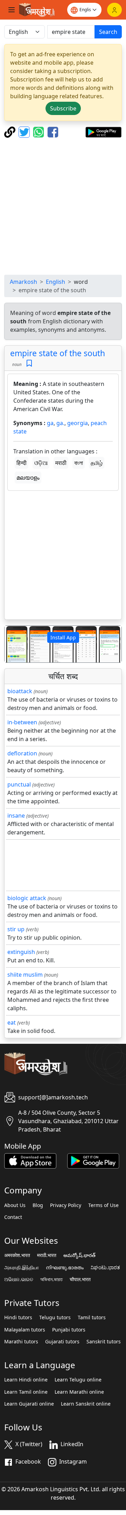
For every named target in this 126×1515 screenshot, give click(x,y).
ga (50, 423)
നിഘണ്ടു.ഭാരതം (65, 1267)
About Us (15, 1205)
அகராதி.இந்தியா (21, 1267)
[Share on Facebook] (52, 131)
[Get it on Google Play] (103, 131)
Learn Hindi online (26, 1379)
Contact (13, 1217)
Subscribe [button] (63, 108)
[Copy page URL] (10, 131)
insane (16, 815)
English (55, 282)
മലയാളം (28, 477)
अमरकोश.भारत (17, 1255)
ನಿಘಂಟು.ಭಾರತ (105, 1267)
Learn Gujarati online (29, 1403)
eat (11, 1022)
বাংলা (78, 463)
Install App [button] (63, 637)
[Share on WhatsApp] (39, 131)
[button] (13, 644)
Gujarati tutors (62, 1341)
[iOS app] (30, 1160)
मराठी (60, 463)
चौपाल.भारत (80, 1279)
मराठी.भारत (46, 1255)
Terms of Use (103, 1205)
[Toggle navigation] (11, 9)
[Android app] (93, 1160)
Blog (38, 1205)
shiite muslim (25, 974)
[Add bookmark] (29, 363)
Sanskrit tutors (103, 1341)
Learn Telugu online (78, 1379)
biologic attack (26, 898)
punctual (19, 784)
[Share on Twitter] (25, 131)
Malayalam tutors (24, 1329)
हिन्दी (21, 463)
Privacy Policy (65, 1205)
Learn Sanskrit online (86, 1403)
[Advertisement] (63, 206)
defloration (22, 753)
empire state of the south (57, 353)
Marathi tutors (21, 1341)
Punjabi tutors (68, 1329)
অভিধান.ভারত (51, 1279)
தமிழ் (97, 463)
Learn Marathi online (79, 1392)
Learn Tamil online (26, 1392)
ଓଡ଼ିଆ (41, 463)
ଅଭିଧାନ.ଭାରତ (18, 1279)
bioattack (19, 691)
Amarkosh (23, 282)
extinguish (21, 952)
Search (108, 32)
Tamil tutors (92, 1317)
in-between (22, 722)
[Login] (114, 10)
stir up (15, 929)
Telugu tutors (55, 1317)
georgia (77, 423)
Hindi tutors (18, 1317)
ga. (60, 423)
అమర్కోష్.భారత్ (79, 1255)
